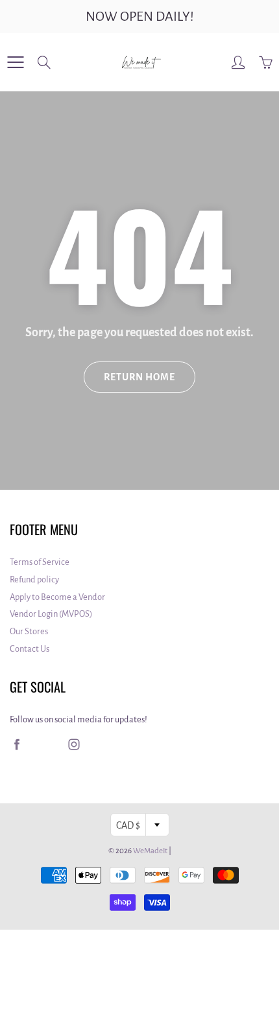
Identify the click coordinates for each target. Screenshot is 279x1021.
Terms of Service (39, 562)
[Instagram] (73, 744)
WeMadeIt (150, 851)
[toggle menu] (15, 62)
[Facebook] (16, 744)
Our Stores (29, 631)
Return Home (139, 377)
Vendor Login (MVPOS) (51, 614)
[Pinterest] (45, 744)
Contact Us (29, 649)
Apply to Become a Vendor (57, 597)
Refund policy (34, 579)
